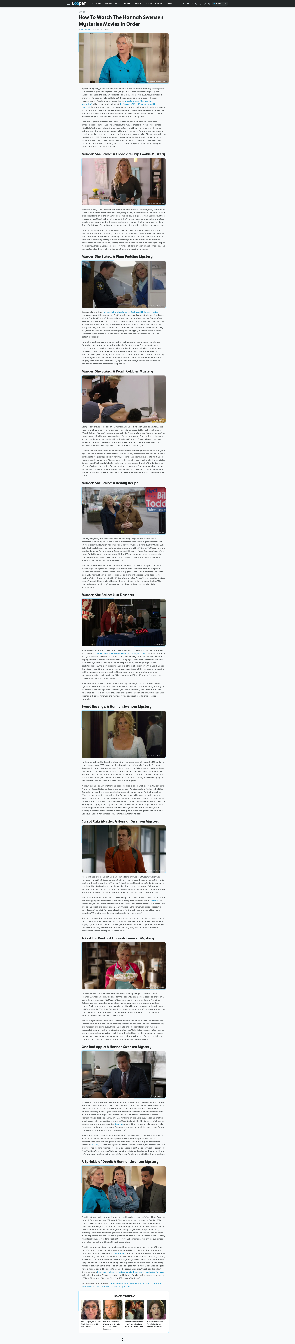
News (169, 3)
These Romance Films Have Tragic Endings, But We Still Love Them (134, 1324)
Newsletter (221, 4)
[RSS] (209, 4)
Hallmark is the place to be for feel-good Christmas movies (130, 312)
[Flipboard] (200, 4)
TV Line (95, 1144)
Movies (108, 3)
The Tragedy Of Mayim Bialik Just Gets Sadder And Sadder (91, 1324)
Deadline (118, 1124)
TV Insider (153, 900)
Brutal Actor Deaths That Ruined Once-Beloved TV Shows (155, 1324)
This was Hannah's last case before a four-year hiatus (121, 653)
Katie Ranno (86, 29)
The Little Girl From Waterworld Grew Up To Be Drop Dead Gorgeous (112, 1325)
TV (116, 3)
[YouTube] (188, 4)
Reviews (159, 3)
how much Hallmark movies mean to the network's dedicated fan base (130, 1272)
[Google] (205, 4)
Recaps (138, 3)
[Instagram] (196, 4)
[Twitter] (192, 4)
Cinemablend (120, 1253)
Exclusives (96, 3)
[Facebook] (184, 4)
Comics (148, 3)
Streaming (126, 3)
